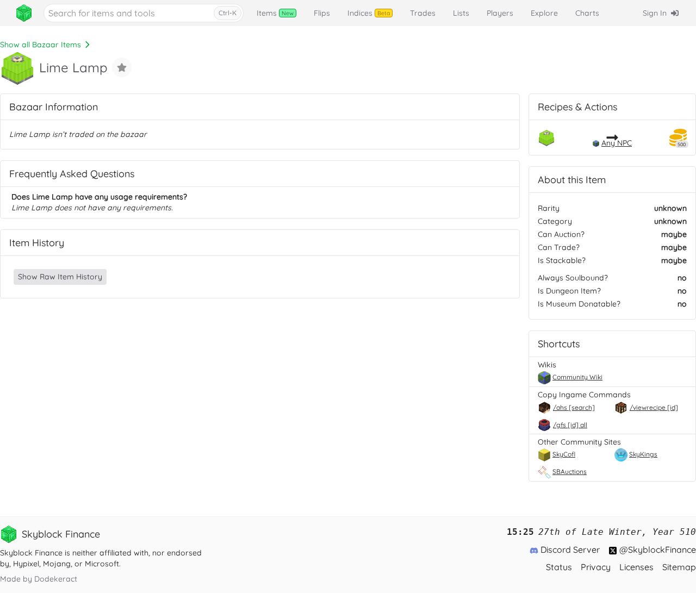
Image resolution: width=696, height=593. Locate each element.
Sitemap (679, 566)
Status (559, 566)
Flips (322, 13)
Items (275, 13)
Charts (587, 13)
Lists (461, 13)
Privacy (596, 566)
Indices (368, 13)
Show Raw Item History (60, 277)
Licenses (636, 566)
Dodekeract (55, 579)
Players (500, 13)
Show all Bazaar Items (40, 44)
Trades (423, 13)
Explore (544, 13)
